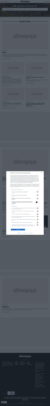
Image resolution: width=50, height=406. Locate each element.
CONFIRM (18, 229)
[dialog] (25, 203)
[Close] (42, 173)
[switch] (37, 192)
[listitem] (25, 189)
